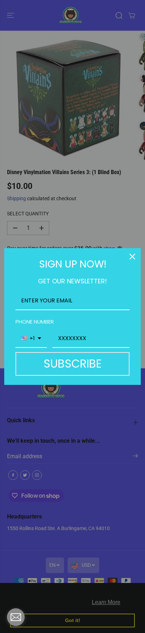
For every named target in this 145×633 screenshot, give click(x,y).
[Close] (132, 256)
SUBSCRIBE (73, 363)
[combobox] (31, 338)
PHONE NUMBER (34, 321)
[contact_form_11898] (16, 617)
